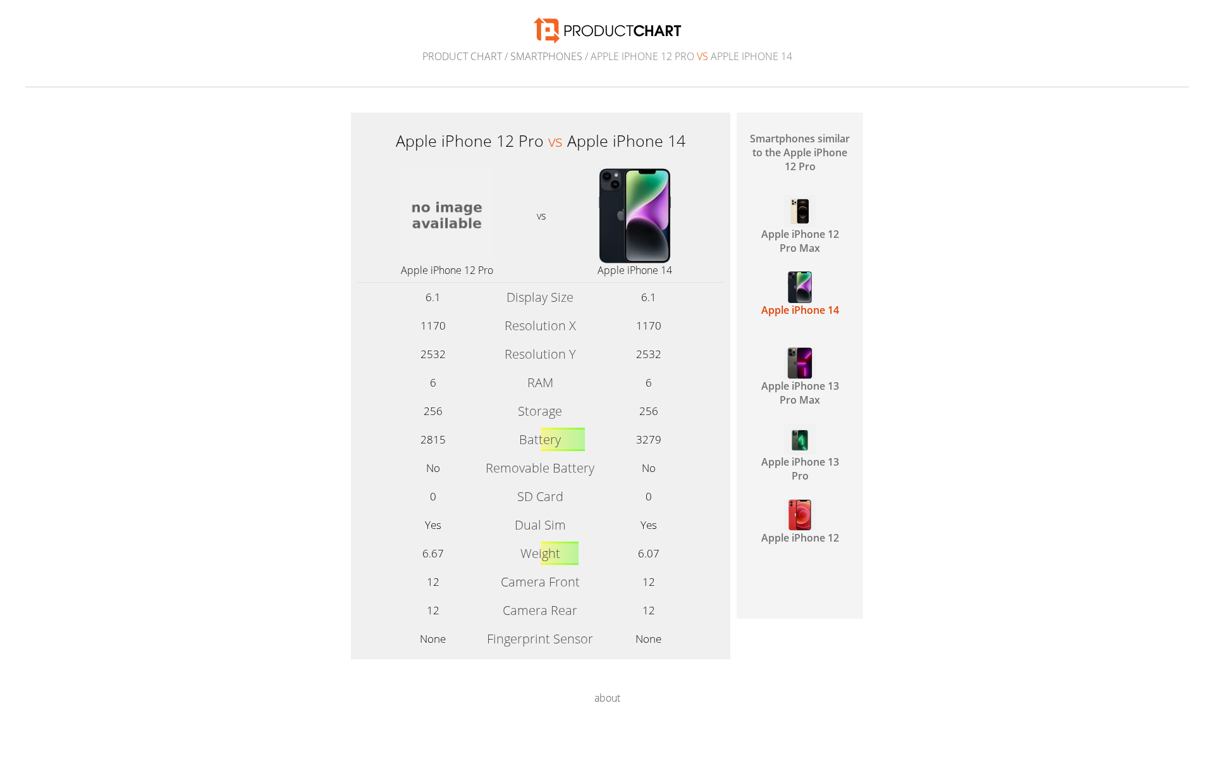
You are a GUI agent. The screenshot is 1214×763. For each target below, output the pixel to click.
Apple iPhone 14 (635, 270)
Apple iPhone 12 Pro (447, 270)
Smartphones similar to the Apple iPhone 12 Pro (800, 152)
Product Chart (462, 56)
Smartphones (546, 56)
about (607, 698)
